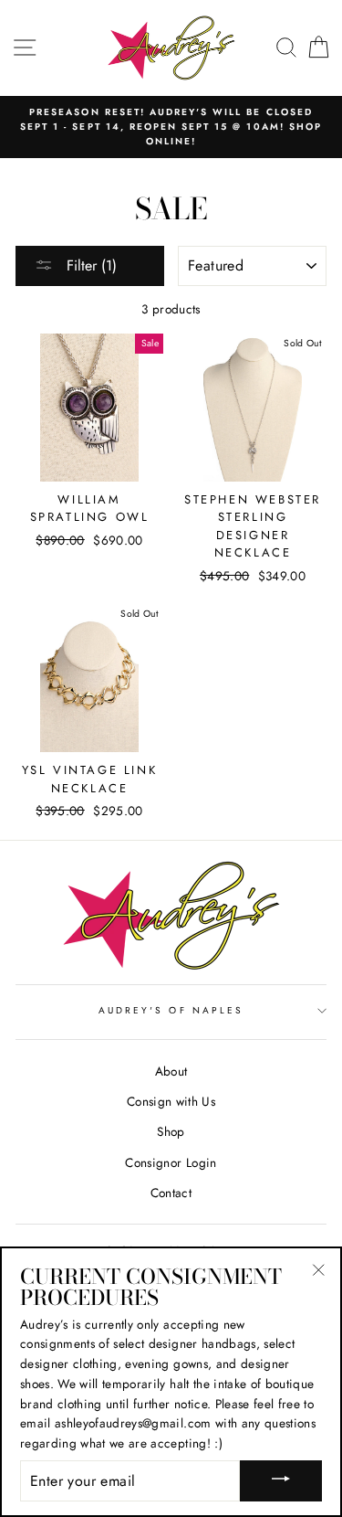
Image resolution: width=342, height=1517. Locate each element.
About (171, 1071)
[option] (171, 127)
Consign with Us (171, 1101)
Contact (171, 1192)
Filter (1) (89, 265)
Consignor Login (170, 1162)
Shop (170, 1131)
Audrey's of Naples (171, 1010)
